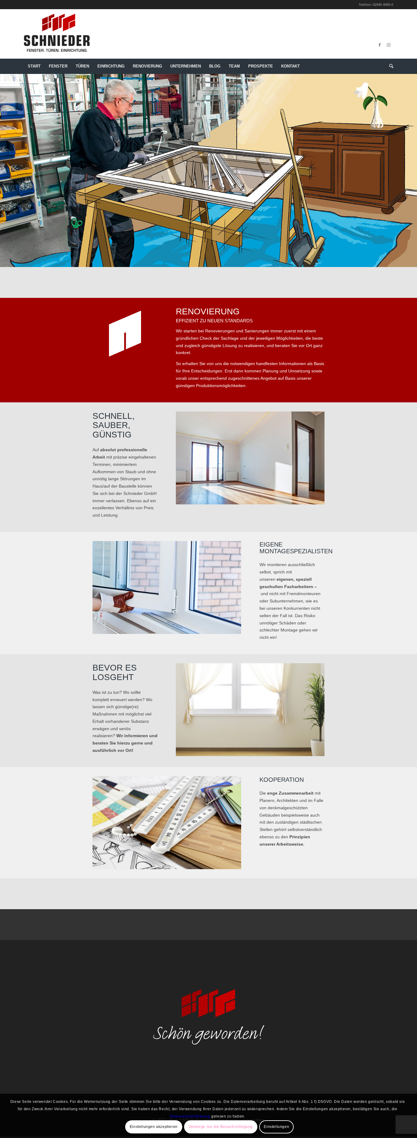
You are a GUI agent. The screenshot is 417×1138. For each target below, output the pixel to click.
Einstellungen (276, 1127)
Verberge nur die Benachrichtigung (221, 1127)
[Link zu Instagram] (388, 44)
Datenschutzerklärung (190, 1116)
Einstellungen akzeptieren (154, 1127)
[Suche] (389, 66)
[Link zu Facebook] (379, 44)
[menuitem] (34, 66)
